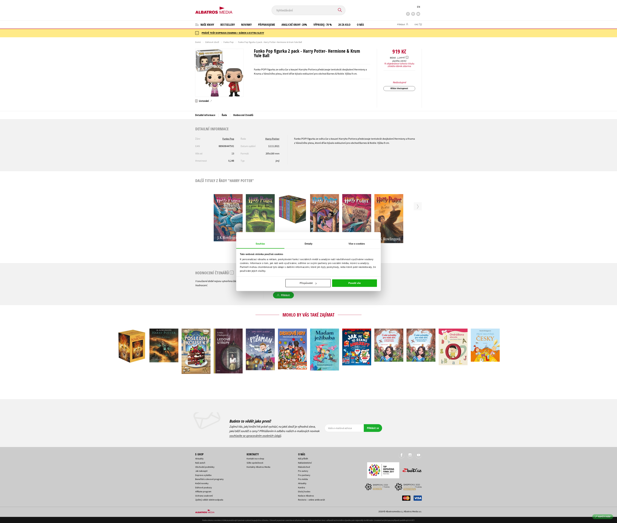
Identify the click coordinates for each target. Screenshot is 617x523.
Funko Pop (229, 42)
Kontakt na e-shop (255, 458)
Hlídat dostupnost (399, 88)
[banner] (213, 7)
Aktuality (199, 458)
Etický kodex (304, 491)
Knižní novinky (202, 483)
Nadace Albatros (306, 495)
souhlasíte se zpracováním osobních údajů (255, 436)
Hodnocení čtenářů (243, 115)
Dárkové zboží (212, 42)
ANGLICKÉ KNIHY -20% (294, 25)
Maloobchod (304, 466)
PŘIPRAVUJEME (266, 25)
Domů (198, 42)
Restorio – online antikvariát (311, 499)
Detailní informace (205, 115)
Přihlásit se (373, 428)
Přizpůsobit (306, 283)
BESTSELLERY (227, 25)
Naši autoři (200, 462)
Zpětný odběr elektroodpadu (209, 499)
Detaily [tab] (309, 243)
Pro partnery (304, 475)
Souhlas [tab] (260, 243)
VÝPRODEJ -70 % (322, 25)
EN (418, 6)
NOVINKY (246, 25)
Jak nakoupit (201, 470)
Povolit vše (354, 283)
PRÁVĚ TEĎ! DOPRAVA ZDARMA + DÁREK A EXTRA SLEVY (233, 32)
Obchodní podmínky (205, 466)
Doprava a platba (203, 475)
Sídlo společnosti (255, 462)
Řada (224, 115)
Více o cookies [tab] (357, 243)
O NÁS (360, 25)
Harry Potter (272, 138)
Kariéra (301, 487)
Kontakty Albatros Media (258, 466)
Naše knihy (207, 25)
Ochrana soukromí (204, 495)
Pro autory (303, 470)
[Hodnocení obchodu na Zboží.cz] (410, 469)
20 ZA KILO (344, 25)
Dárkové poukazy (203, 487)
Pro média (303, 479)
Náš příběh (303, 458)
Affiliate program (203, 491)
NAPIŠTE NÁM (604, 516)
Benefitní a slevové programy (209, 479)
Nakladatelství (305, 462)
